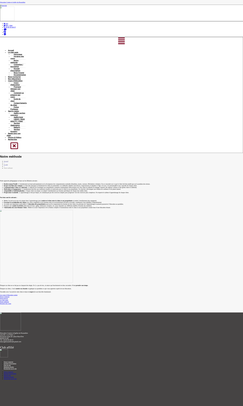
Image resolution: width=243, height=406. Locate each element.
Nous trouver (4, 298)
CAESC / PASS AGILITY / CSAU (17, 120)
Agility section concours (17, 114)
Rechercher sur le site (10, 369)
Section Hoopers (15, 130)
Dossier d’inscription (15, 70)
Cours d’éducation (15, 84)
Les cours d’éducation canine (8, 295)
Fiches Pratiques (14, 108)
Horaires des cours (17, 57)
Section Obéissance (15, 124)
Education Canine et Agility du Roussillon (12, 2)
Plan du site (7, 365)
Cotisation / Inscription (16, 66)
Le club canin (4, 300)
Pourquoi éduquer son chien (15, 89)
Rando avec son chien (14, 134)
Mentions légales (9, 367)
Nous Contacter (4, 297)
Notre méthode (14, 61)
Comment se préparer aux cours (17, 95)
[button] (121, 41)
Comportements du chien (18, 104)
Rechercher (12, 139)
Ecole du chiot (15, 100)
